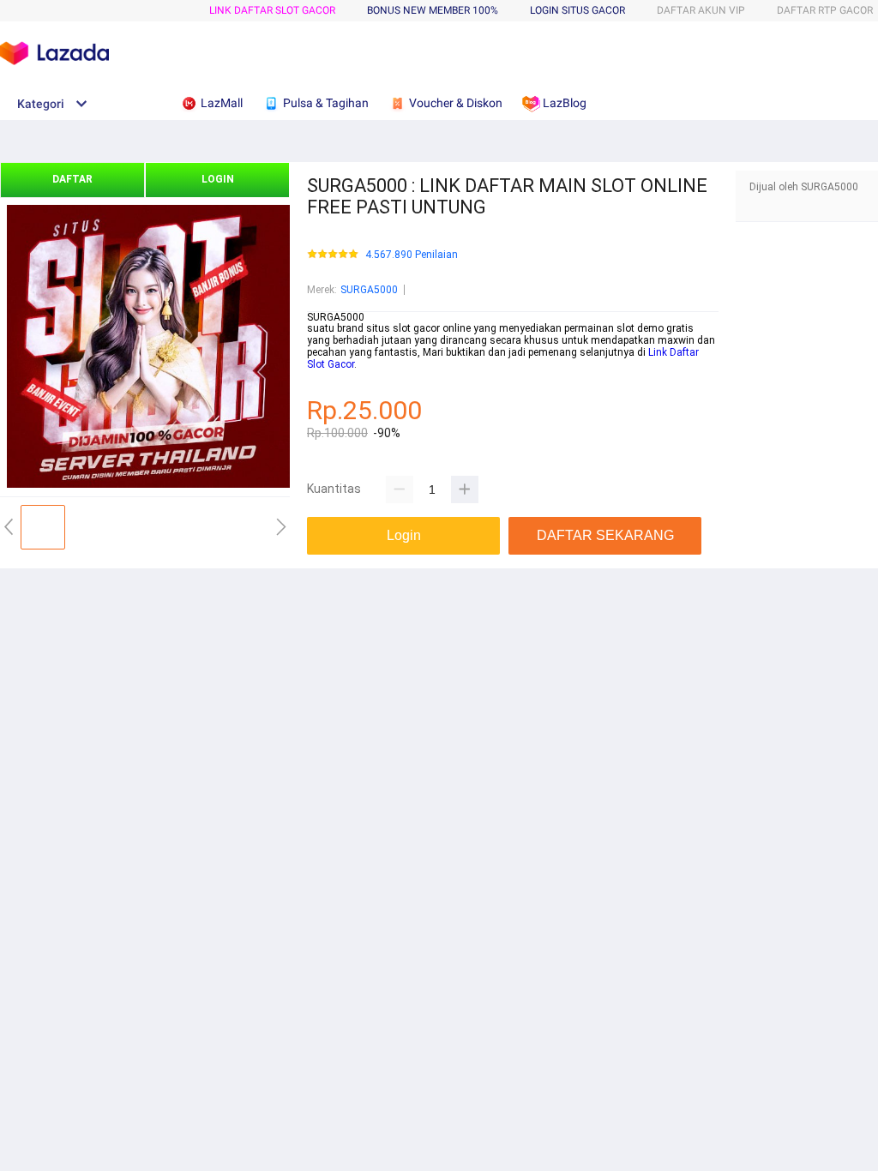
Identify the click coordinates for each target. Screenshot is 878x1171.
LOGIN (217, 179)
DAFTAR (72, 179)
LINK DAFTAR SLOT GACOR (272, 10)
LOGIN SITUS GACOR (577, 10)
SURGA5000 (369, 290)
